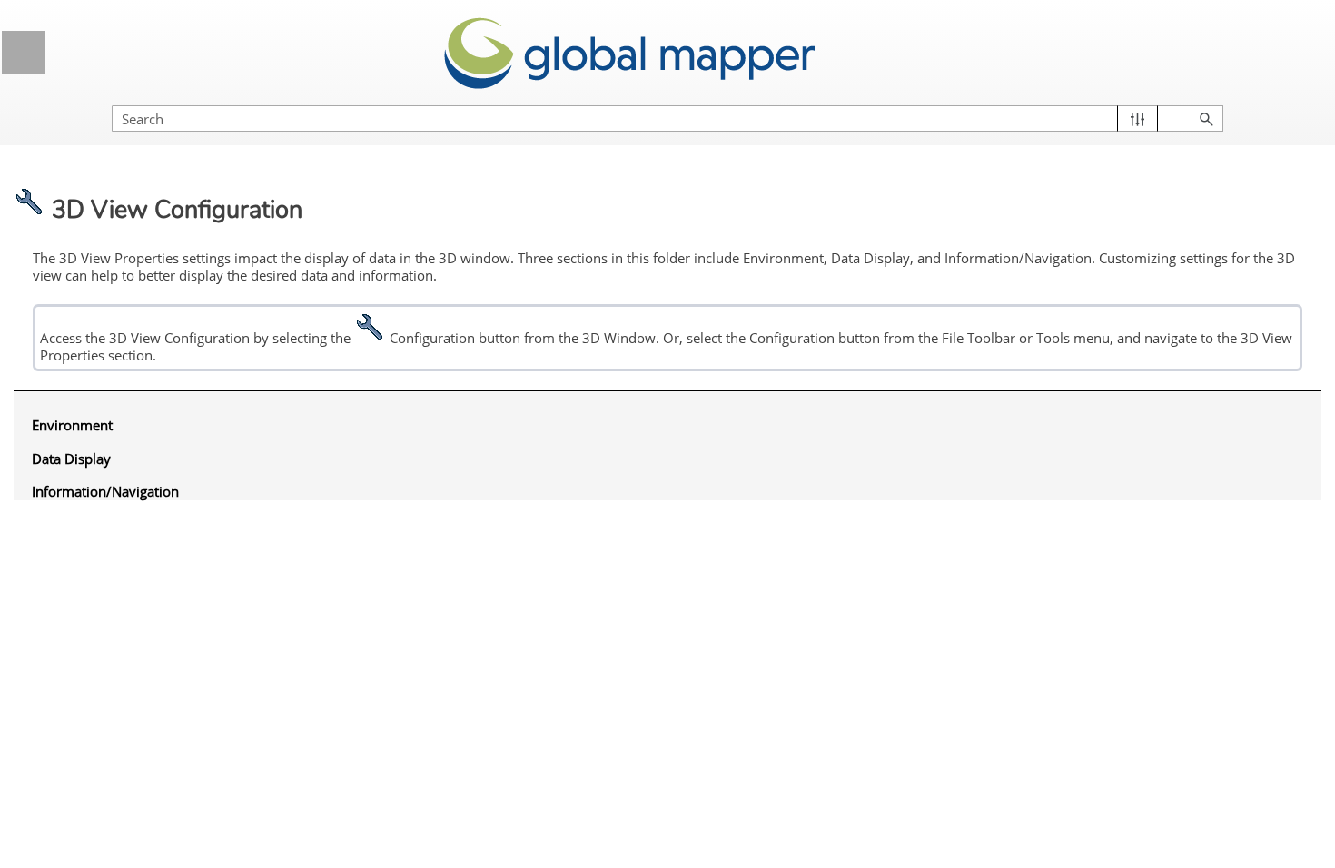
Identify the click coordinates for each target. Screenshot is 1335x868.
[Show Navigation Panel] (23, 52)
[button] (1137, 118)
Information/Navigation (105, 491)
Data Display (71, 458)
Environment (72, 425)
